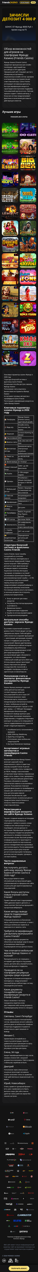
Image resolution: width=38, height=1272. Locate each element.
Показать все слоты (19, 117)
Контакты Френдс (19, 1238)
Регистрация (25, 2)
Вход (33, 2)
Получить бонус (19, 1268)
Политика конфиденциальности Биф (19, 1237)
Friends (9, 2)
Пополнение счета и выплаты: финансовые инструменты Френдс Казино (16, 391)
